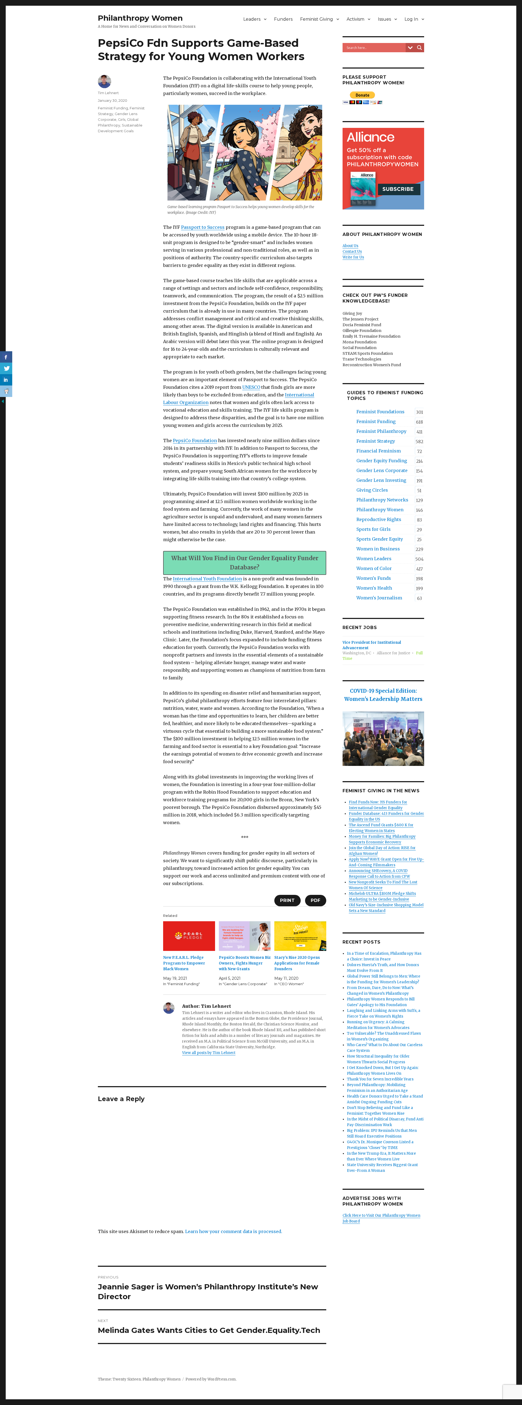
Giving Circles (372, 490)
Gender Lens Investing (381, 480)
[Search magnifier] (419, 47)
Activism (355, 19)
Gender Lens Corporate (382, 470)
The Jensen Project (360, 319)
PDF (316, 900)
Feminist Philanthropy (381, 431)
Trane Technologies (362, 359)
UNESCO (251, 387)
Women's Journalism (379, 597)
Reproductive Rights (378, 519)
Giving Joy (352, 313)
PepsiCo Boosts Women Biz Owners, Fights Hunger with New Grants (245, 963)
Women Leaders (373, 558)
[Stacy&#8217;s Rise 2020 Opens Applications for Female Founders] (300, 936)
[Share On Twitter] (6, 368)
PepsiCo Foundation (195, 440)
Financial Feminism (378, 451)
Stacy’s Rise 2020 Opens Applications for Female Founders (297, 963)
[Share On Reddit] (6, 391)
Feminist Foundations (380, 411)
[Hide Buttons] (2, 400)
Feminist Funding (113, 108)
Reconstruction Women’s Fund (372, 364)
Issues (384, 19)
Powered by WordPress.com (210, 1379)
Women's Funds (373, 578)
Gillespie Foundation (362, 330)
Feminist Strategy (375, 441)
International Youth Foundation (207, 578)
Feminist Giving (316, 19)
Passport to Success (203, 227)
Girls (121, 119)
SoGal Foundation (360, 347)
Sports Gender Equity (379, 539)
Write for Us (353, 257)
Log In (411, 19)
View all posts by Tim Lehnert (208, 1052)
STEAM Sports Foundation (368, 353)
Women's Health (374, 588)
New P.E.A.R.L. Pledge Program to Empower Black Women (184, 963)
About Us (350, 246)
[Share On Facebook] (6, 357)
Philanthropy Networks (382, 500)
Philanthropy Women (140, 18)
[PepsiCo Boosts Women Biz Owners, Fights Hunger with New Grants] (245, 936)
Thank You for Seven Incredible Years (380, 1079)
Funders (283, 19)
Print (287, 900)
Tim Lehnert (108, 93)
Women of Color (374, 568)
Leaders (251, 19)
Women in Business (378, 548)
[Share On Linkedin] (6, 380)
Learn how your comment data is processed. (233, 1231)
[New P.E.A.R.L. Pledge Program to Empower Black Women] (189, 936)
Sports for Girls (373, 529)
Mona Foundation (360, 342)
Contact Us (352, 251)
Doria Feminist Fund (362, 324)
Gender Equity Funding (381, 460)
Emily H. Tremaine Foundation (371, 336)
